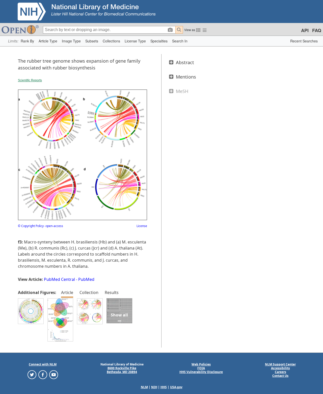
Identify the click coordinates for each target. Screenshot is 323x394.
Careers (280, 372)
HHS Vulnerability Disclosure (201, 372)
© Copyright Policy (31, 226)
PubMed (86, 279)
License (142, 226)
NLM (144, 387)
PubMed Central (59, 279)
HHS (163, 387)
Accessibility (280, 368)
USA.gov (176, 387)
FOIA (201, 368)
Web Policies (201, 364)
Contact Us (280, 376)
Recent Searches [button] (304, 40)
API (305, 30)
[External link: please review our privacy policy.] (32, 374)
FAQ (316, 30)
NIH (154, 387)
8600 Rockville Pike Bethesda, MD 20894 (122, 370)
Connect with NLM (43, 364)
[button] (27, 41)
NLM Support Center (280, 364)
